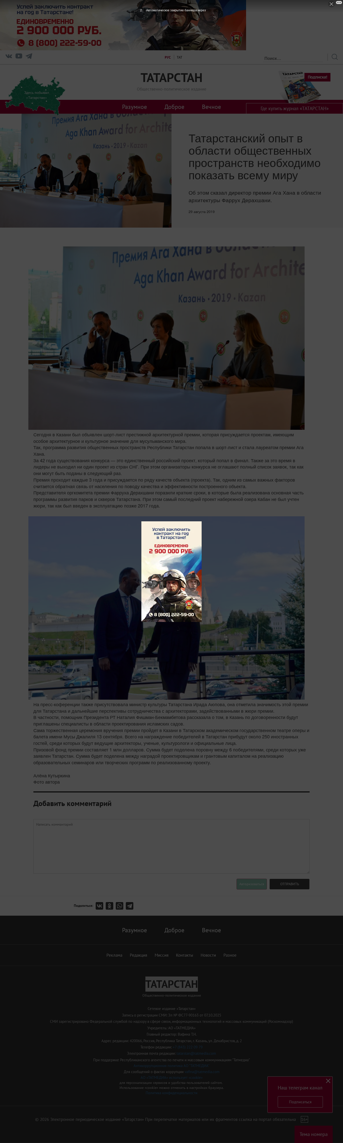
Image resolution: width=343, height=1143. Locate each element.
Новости (208, 955)
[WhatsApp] (121, 906)
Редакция (138, 955)
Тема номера (314, 1134)
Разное (230, 955)
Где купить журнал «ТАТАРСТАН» (295, 108)
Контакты (184, 955)
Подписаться (300, 1101)
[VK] (9, 57)
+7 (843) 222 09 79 (188, 1047)
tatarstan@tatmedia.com (196, 1053)
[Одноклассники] (111, 906)
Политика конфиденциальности (171, 1092)
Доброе (174, 107)
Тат (179, 57)
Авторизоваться (251, 884)
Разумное (134, 107)
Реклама (114, 955)
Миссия (161, 955)
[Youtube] (19, 57)
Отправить (289, 884)
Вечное (211, 107)
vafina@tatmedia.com (202, 1071)
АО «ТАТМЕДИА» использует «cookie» (172, 1077)
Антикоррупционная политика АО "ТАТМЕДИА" (171, 1065)
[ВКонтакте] (101, 906)
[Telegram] (29, 57)
